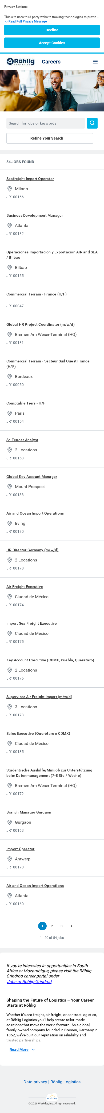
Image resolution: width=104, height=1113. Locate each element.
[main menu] (95, 62)
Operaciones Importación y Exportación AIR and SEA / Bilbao (52, 255)
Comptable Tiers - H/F (25, 403)
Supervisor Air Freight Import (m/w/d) (39, 697)
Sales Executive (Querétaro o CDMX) (38, 733)
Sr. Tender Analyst (22, 440)
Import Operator (20, 849)
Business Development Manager (34, 215)
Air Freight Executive (24, 586)
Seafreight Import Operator (30, 179)
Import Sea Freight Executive (31, 623)
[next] (71, 926)
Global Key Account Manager (31, 476)
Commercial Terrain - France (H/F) (36, 294)
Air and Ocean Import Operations (35, 513)
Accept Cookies (52, 43)
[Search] (92, 123)
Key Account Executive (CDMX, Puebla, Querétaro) (50, 660)
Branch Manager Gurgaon (28, 812)
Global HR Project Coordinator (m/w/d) (40, 324)
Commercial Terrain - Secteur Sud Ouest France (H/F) (48, 364)
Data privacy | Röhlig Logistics (52, 1081)
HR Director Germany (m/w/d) (32, 550)
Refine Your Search (46, 138)
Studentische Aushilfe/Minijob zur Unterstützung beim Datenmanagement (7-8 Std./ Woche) (49, 773)
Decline (52, 30)
